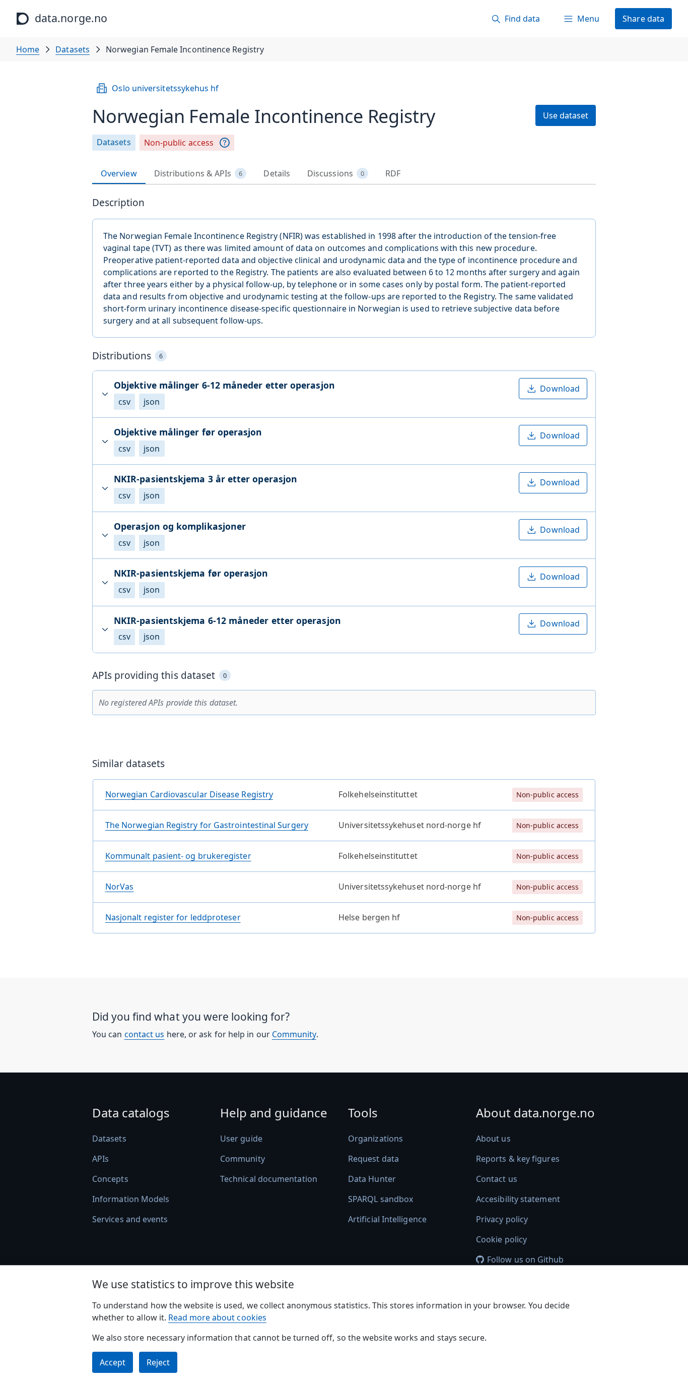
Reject (158, 1362)
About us (493, 1138)
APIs (100, 1158)
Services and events (130, 1219)
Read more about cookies (217, 1317)
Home (27, 49)
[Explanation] (225, 143)
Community (294, 1034)
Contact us (496, 1178)
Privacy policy (502, 1219)
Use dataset (565, 115)
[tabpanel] (344, 569)
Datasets (72, 49)
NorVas (119, 886)
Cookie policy (501, 1239)
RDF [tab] (392, 173)
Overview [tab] (119, 173)
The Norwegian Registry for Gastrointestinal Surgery (206, 825)
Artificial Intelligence (387, 1219)
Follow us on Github (525, 1259)
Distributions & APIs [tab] (198, 173)
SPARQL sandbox (380, 1199)
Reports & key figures (518, 1158)
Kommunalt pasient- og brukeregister (178, 855)
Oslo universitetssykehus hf (165, 88)
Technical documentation (268, 1178)
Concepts (110, 1178)
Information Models (130, 1199)
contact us (144, 1034)
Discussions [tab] (335, 173)
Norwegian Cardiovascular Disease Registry (189, 794)
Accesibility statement (518, 1199)
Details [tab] (276, 173)
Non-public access (179, 142)
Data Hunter (372, 1178)
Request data (373, 1158)
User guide (241, 1138)
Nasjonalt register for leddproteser (173, 917)
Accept (112, 1362)
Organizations (375, 1138)
